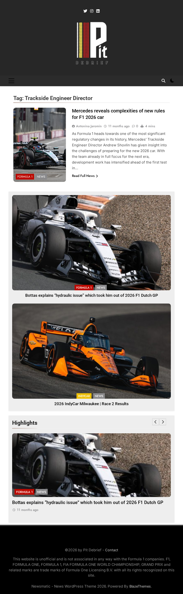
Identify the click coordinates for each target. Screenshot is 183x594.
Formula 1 (24, 177)
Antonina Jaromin (89, 126)
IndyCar (84, 396)
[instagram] (92, 11)
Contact (111, 550)
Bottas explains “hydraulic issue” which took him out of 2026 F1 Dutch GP (91, 295)
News (41, 177)
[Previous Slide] (155, 422)
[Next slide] (162, 422)
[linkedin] (98, 11)
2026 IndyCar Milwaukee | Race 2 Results (91, 404)
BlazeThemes (140, 586)
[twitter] (85, 11)
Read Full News (83, 175)
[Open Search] (163, 81)
